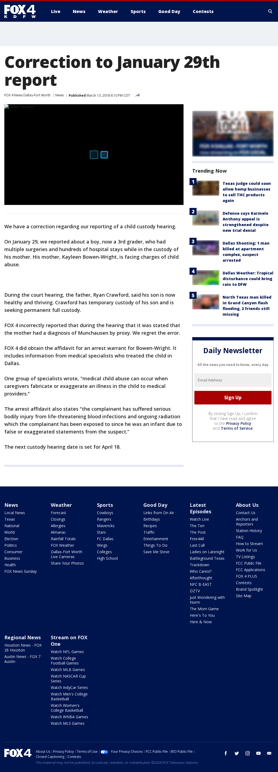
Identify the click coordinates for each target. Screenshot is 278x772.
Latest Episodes (200, 508)
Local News (14, 512)
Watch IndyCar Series (69, 687)
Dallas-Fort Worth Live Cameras (66, 554)
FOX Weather (62, 545)
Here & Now (201, 621)
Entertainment (155, 538)
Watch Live (199, 519)
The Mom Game (204, 608)
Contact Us (245, 512)
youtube (258, 753)
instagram (247, 753)
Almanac (58, 532)
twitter (236, 753)
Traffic (149, 532)
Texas (9, 519)
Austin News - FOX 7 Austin (22, 659)
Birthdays (151, 519)
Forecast (58, 512)
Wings (102, 545)
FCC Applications (250, 569)
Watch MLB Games (68, 669)
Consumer (13, 551)
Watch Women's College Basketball (67, 708)
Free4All (197, 538)
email (269, 753)
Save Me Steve (156, 551)
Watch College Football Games (65, 661)
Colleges (104, 551)
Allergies (58, 525)
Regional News (22, 637)
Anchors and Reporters (247, 522)
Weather (61, 505)
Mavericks (106, 525)
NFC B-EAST (201, 584)
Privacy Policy (238, 423)
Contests (244, 582)
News (59, 95)
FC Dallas (105, 538)
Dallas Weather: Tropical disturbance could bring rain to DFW (248, 278)
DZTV (195, 590)
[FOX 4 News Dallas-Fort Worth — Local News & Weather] (22, 11)
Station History (249, 530)
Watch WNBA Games (69, 716)
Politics (10, 545)
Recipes (150, 525)
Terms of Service (236, 428)
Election (11, 538)
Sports (105, 505)
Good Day (155, 505)
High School (107, 558)
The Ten (197, 525)
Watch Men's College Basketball (69, 696)
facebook (226, 753)
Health (10, 564)
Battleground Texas (207, 558)
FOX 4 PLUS (246, 576)
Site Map (243, 595)
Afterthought (201, 577)
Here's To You (202, 615)
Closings (58, 519)
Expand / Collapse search (270, 11)
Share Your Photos (67, 563)
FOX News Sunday (20, 571)
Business (12, 558)
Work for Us (246, 550)
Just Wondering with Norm (207, 600)
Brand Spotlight (249, 589)
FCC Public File (248, 563)
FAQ (240, 537)
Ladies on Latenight (207, 551)
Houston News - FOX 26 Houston (23, 648)
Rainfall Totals (63, 538)
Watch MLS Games (67, 723)
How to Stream (249, 543)
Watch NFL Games (67, 651)
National (11, 525)
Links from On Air (158, 512)
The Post (198, 532)
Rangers (104, 519)
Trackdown (199, 564)
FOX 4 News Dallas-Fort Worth (27, 95)
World (9, 532)
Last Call (197, 545)
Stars (101, 532)
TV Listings (245, 556)
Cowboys (105, 512)
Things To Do (155, 545)
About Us (247, 505)
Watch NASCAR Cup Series (68, 678)
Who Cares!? (200, 571)
